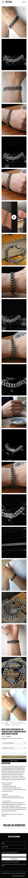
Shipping (4, 738)
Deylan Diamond (10, 873)
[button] (3, 2)
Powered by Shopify (21, 873)
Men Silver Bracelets (7, 723)
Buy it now (14, 760)
